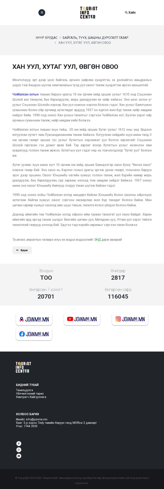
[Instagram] (19, 450)
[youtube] (19, 456)
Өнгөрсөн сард (118, 290)
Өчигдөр (118, 271)
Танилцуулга (24, 390)
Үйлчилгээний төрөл (30, 393)
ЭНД (97, 239)
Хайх (132, 12)
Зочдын (46, 271)
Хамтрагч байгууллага (31, 397)
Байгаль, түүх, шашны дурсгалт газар (95, 38)
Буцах (24, 250)
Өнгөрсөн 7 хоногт (46, 290)
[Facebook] (19, 443)
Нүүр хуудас (46, 38)
